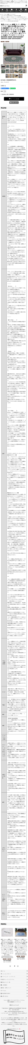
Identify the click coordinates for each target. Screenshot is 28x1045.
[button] (7, 10)
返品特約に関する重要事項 (8, 94)
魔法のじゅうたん (5, 5)
